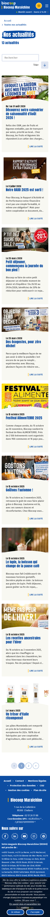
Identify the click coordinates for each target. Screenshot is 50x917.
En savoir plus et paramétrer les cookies (25, 905)
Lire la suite (36, 146)
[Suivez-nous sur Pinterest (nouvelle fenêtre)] (43, 836)
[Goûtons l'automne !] (25, 469)
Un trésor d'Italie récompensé (22, 716)
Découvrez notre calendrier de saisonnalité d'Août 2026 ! (24, 114)
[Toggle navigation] (46, 6)
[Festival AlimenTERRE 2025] (25, 397)
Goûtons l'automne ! (19, 490)
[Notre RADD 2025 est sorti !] (25, 168)
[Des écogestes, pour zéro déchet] (25, 321)
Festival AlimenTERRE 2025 (24, 418)
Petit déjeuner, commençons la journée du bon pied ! (24, 266)
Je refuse (15, 912)
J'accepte (35, 912)
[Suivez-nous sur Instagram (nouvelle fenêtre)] (33, 836)
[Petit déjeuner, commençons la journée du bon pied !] (25, 241)
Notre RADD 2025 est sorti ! (24, 190)
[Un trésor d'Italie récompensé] (25, 693)
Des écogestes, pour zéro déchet (23, 344)
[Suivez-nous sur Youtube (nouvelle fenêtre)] (24, 836)
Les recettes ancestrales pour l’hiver (23, 640)
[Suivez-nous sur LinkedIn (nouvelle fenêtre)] (14, 836)
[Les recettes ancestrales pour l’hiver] (25, 617)
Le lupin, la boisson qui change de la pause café (22, 564)
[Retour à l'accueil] (9, 3)
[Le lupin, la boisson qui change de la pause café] (25, 541)
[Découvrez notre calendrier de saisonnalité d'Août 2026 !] (25, 89)
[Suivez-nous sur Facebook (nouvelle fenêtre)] (5, 836)
